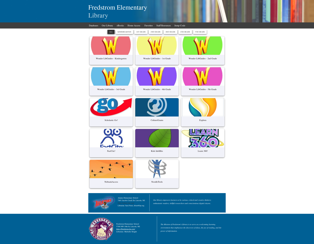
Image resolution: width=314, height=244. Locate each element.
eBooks (120, 25)
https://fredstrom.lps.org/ (125, 229)
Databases (93, 25)
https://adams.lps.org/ (126, 203)
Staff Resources (163, 25)
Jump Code (179, 25)
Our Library (107, 25)
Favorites (148, 25)
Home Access (134, 25)
